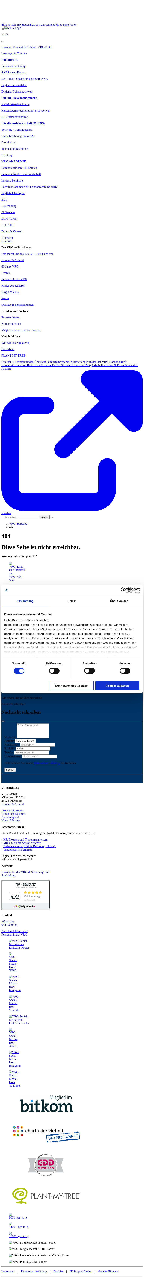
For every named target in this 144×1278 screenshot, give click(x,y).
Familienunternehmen (59, 361)
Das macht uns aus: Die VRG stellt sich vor (27, 253)
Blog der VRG (10, 292)
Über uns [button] (7, 241)
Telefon (9, 752)
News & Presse (115, 365)
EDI (4, 199)
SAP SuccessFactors (14, 72)
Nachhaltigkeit (117, 361)
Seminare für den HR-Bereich (19, 167)
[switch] (54, 671)
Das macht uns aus (13, 810)
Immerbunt (8, 349)
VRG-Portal (45, 47)
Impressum (8, 1271)
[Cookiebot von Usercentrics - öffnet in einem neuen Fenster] (123, 590)
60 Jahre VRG (10, 266)
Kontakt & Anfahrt (24, 47)
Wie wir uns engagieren (15, 342)
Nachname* (12, 744)
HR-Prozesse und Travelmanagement (25, 839)
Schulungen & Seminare (17, 849)
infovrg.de (8, 921)
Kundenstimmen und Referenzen (21, 365)
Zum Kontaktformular (15, 931)
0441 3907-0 (9, 924)
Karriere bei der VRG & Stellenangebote (26, 872)
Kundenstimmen (11, 323)
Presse (5, 298)
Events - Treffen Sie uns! (56, 365)
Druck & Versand (12, 231)
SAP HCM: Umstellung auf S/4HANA (25, 78)
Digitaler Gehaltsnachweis (17, 91)
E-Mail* (10, 748)
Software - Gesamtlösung (17, 129)
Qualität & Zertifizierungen (18, 304)
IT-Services (8, 212)
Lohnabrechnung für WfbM (18, 136)
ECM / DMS (9, 218)
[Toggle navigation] (3, 29)
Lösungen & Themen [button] (14, 53)
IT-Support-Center (81, 1271)
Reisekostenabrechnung (16, 104)
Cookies (58, 1271)
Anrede (9, 740)
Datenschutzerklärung (47, 763)
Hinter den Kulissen (13, 285)
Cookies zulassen (117, 685)
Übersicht (7, 237)
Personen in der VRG (14, 279)
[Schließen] (3, 721)
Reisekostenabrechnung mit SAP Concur (26, 110)
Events (6, 272)
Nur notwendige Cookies (71, 685)
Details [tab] (72, 601)
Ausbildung (8, 875)
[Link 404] (12, 28)
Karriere (6, 47)
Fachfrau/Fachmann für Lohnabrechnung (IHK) (30, 186)
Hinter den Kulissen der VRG (91, 361)
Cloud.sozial (9, 142)
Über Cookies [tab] (119, 601)
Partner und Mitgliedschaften (88, 365)
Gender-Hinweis (108, 1271)
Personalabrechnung (14, 66)
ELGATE (7, 225)
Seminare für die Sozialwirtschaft (21, 174)
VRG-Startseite (18, 523)
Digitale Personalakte (14, 85)
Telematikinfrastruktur (15, 148)
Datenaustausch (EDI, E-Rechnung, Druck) (29, 846)
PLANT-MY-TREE (13, 355)
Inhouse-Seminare (12, 180)
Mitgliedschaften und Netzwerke (21, 330)
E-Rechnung (9, 206)
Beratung (7, 155)
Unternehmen (13, 756)
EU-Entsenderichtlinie (15, 117)
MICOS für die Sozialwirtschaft (22, 842)
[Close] (3, 41)
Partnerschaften (11, 317)
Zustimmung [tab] (25, 601)
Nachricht (10, 737)
